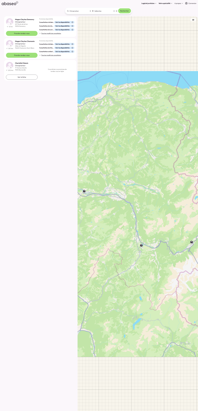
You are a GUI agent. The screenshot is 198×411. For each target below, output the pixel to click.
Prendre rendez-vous (21, 33)
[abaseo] (10, 3)
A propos (177, 3)
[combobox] (78, 11)
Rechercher (124, 11)
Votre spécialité (164, 3)
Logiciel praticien (147, 3)
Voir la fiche (22, 77)
